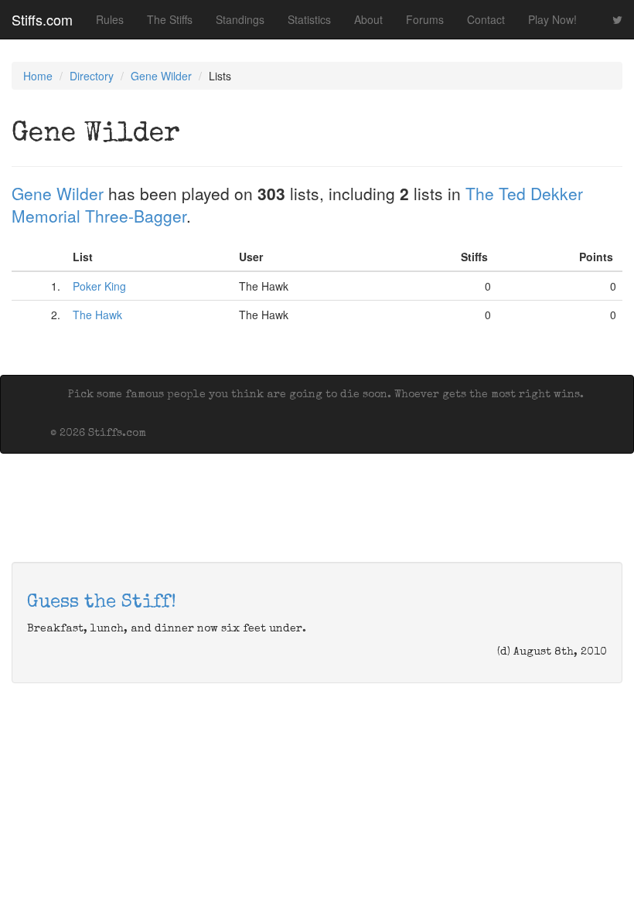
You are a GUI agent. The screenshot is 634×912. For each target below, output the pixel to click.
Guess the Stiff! (101, 603)
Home (38, 75)
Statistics (309, 19)
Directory (92, 75)
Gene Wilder (161, 75)
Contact (486, 19)
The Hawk (97, 314)
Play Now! (552, 19)
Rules (110, 19)
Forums (425, 19)
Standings (240, 19)
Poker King (99, 286)
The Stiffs (170, 19)
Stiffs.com (42, 19)
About (368, 19)
